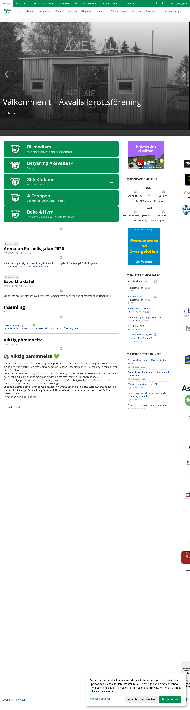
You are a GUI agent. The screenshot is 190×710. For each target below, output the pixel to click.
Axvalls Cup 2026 (136, 326)
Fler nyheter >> (12, 407)
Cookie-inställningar (14, 699)
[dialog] (136, 689)
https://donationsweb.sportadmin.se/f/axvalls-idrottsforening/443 (41, 328)
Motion (63, 3)
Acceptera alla (170, 699)
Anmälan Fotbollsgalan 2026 (34, 248)
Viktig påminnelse (23, 340)
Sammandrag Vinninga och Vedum (145, 317)
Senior (19, 3)
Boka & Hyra (108, 3)
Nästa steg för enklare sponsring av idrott (148, 404)
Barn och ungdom (41, 3)
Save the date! (19, 281)
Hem (8, 3)
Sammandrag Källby (138, 308)
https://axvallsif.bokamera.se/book (29, 266)
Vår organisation (84, 3)
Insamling (14, 307)
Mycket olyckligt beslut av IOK (143, 384)
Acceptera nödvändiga (141, 699)
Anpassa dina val (100, 698)
